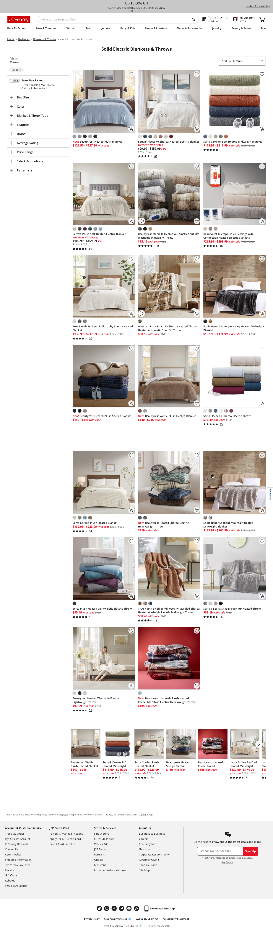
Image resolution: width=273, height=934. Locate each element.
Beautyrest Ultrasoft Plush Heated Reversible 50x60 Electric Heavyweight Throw (166, 700)
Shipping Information (18, 859)
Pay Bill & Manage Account (66, 833)
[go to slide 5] (142, 11)
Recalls (9, 870)
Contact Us (11, 849)
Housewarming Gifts (35, 814)
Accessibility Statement (176, 918)
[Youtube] (129, 908)
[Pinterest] (122, 908)
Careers (144, 839)
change (51, 85)
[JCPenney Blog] (137, 908)
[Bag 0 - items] (262, 19)
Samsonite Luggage (58, 814)
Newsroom (145, 849)
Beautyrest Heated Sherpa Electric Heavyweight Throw (163, 524)
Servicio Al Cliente (16, 885)
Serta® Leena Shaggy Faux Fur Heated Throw (232, 608)
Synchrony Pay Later (17, 865)
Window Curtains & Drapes (98, 814)
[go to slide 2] (132, 11)
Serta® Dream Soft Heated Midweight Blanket (232, 141)
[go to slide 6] (146, 11)
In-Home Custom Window (110, 870)
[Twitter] (99, 908)
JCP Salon (100, 849)
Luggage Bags (146, 814)
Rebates (10, 880)
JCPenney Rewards (16, 844)
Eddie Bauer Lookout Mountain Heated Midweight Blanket (228, 524)
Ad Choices (132, 925)
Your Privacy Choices (115, 918)
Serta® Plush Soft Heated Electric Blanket (99, 234)
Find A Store (101, 833)
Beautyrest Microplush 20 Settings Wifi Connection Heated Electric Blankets (228, 235)
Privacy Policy (92, 918)
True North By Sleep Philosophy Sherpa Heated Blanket (103, 328)
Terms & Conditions (112, 925)
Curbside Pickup (104, 839)
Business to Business (152, 833)
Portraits (99, 854)
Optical (98, 859)
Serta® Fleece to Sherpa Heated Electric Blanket (168, 141)
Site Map (144, 870)
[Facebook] (114, 908)
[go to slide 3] (135, 11)
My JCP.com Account (17, 839)
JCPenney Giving (149, 859)
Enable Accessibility (258, 6)
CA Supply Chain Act (147, 918)
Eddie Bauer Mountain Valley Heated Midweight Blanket (233, 328)
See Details (227, 862)
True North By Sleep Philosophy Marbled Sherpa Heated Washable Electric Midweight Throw (169, 610)
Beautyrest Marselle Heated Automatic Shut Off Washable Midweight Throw (168, 235)
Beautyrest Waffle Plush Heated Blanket (167, 416)
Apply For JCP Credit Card (65, 839)
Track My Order (14, 833)
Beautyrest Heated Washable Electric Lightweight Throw (96, 700)
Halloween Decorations (125, 814)
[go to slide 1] (129, 11)
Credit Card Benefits (62, 844)
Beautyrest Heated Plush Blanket (97, 141)
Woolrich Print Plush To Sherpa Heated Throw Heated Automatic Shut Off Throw (167, 328)
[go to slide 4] (139, 11)
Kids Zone (100, 865)
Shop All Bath (76, 814)
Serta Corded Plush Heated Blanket (95, 523)
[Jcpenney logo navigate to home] (18, 19)
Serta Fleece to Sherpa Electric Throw (227, 416)
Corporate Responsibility (154, 854)
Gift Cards (11, 875)
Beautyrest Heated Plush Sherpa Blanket (102, 416)
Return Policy (13, 854)
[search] (195, 19)
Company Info (147, 844)
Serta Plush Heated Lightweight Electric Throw (102, 608)
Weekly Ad (100, 844)
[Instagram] (107, 908)
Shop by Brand (148, 865)
